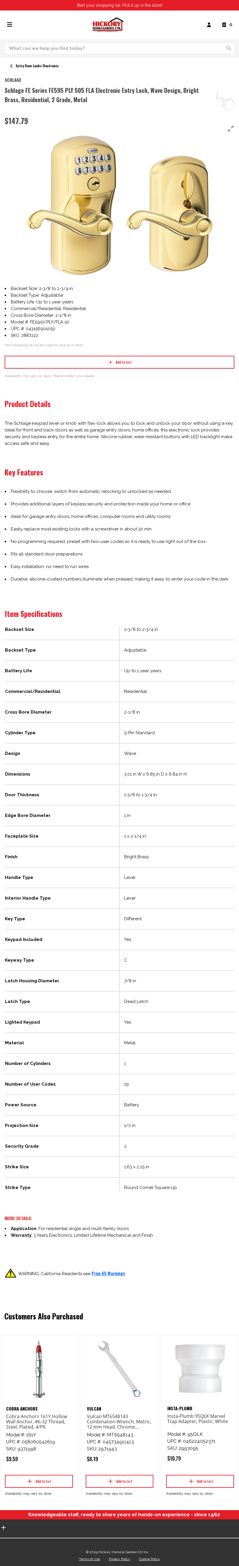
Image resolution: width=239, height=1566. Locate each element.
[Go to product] (39, 1369)
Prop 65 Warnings (108, 1273)
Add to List (123, 362)
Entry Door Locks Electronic (37, 65)
